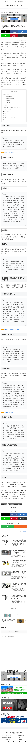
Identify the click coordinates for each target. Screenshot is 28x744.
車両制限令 (8, 102)
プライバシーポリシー (7, 735)
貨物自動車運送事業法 (9, 117)
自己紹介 (21, 737)
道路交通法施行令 (10, 96)
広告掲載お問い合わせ (7, 737)
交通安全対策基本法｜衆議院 (11, 329)
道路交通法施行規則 (10, 98)
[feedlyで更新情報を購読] (7, 526)
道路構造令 (8, 100)
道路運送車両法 (7, 115)
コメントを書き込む (14, 631)
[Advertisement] (14, 654)
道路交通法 (6, 94)
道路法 (5, 105)
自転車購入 (20, 739)
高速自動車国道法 (8, 111)
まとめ (5, 119)
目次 (12, 91)
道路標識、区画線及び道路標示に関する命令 (14, 107)
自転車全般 (5, 504)
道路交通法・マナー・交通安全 (15, 504)
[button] (22, 35)
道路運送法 (6, 113)
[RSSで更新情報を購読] (20, 526)
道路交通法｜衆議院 (9, 152)
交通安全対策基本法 (8, 109)
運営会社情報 (21, 735)
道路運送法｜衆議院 (9, 412)
